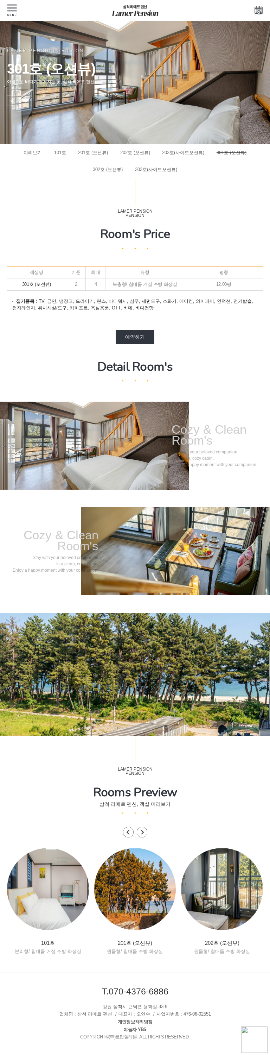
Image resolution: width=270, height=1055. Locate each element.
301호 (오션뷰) (231, 152)
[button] (12, 106)
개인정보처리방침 (135, 1021)
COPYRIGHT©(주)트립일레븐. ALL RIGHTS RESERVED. (134, 1037)
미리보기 (33, 152)
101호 (60, 152)
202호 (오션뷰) (135, 152)
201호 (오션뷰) (93, 152)
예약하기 (135, 337)
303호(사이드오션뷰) (156, 169)
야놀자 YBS (134, 1029)
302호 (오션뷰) (108, 169)
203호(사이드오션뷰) (183, 152)
